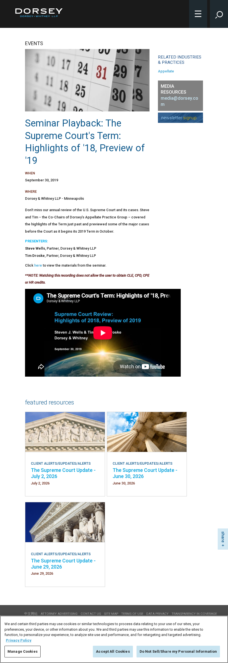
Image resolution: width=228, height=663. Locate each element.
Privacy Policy (18, 640)
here (38, 265)
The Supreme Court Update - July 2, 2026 (63, 473)
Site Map (111, 614)
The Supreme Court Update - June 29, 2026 (63, 564)
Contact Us (91, 614)
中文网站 (31, 614)
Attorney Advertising (59, 614)
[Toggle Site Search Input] (219, 14)
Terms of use (132, 614)
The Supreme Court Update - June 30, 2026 (145, 473)
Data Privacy (157, 614)
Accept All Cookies (113, 651)
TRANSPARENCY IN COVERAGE (194, 614)
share (222, 537)
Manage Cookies (23, 651)
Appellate (166, 71)
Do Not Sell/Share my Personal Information (178, 651)
